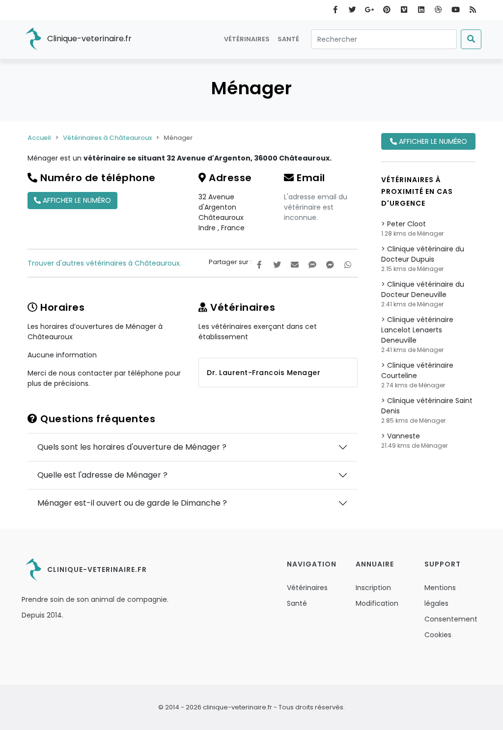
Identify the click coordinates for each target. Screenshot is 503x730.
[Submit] (471, 39)
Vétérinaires (247, 39)
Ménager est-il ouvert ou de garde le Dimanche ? (132, 503)
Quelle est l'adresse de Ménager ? (102, 475)
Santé (288, 39)
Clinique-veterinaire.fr (88, 38)
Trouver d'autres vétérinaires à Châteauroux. (104, 263)
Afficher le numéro (76, 200)
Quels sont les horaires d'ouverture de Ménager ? (131, 447)
